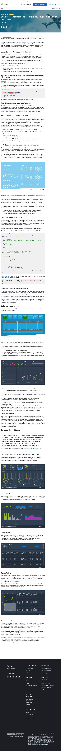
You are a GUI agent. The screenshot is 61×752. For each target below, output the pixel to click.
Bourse (27, 706)
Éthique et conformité (46, 689)
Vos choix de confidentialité (41, 744)
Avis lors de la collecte (32, 744)
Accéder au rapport (26, 1)
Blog (2, 8)
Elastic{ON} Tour (29, 714)
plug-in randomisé (31, 448)
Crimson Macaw (7, 37)
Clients (11, 14)
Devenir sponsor (29, 716)
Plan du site (20, 734)
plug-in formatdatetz (7, 276)
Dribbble (12, 353)
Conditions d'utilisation (20, 733)
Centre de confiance (45, 683)
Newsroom (28, 673)
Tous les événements (30, 717)
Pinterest (6, 353)
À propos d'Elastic (30, 668)
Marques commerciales (11, 733)
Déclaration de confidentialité (12, 734)
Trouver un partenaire (46, 668)
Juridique (43, 681)
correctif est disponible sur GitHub (25, 99)
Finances (28, 704)
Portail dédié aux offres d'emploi (31, 682)
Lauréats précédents (30, 712)
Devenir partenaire (45, 673)
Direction (28, 670)
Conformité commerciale (46, 687)
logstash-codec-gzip (20, 111)
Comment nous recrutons (31, 685)
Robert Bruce (5, 22)
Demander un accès (45, 672)
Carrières (28, 680)
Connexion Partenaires (46, 670)
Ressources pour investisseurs (29, 700)
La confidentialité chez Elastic (47, 685)
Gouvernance (29, 702)
